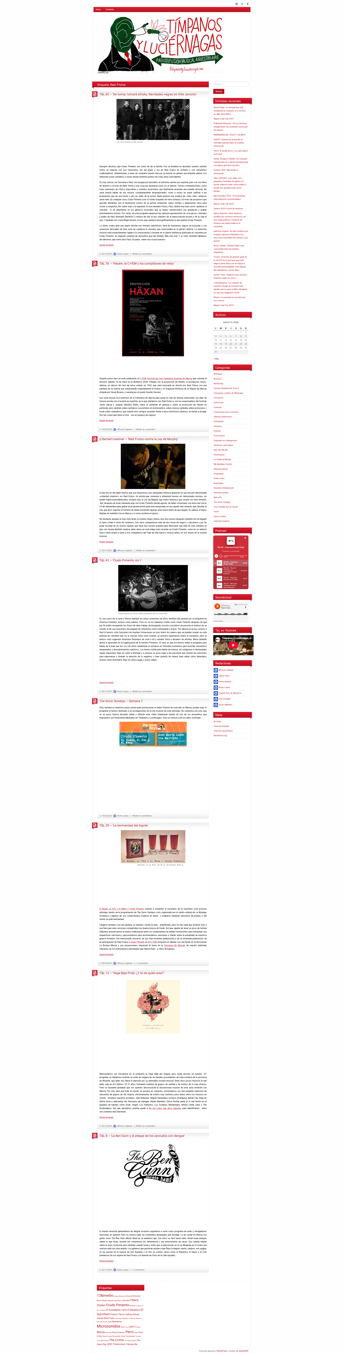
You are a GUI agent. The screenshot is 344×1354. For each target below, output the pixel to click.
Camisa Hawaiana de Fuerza (226, 388)
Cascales (126, 1300)
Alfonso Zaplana (124, 429)
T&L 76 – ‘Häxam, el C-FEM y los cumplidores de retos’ (136, 263)
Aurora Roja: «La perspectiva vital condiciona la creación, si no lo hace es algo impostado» (230, 110)
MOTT (133, 1326)
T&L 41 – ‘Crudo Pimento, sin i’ (120, 560)
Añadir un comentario (142, 254)
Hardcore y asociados (223, 445)
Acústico (218, 379)
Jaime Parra (224, 676)
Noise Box (108, 1332)
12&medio (105, 1295)
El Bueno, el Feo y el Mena (113, 909)
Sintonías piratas (221, 492)
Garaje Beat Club (105, 1318)
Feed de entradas (221, 726)
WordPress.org (220, 735)
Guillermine (118, 1318)
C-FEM (153, 942)
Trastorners (119, 1344)
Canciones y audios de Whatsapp (228, 393)
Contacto (110, 9)
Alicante (129, 1296)
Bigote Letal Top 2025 (224, 119)
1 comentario (142, 963)
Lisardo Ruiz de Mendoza (230, 693)
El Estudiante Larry (116, 1309)
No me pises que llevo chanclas (165, 1108)
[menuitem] (98, 9)
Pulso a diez (219, 478)
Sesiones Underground (224, 488)
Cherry (134, 1300)
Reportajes (218, 483)
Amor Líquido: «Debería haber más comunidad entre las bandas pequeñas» (229, 248)
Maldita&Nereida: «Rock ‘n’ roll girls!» (230, 134)
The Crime (116, 1340)
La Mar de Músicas (135, 1318)
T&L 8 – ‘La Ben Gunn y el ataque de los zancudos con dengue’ (142, 1136)
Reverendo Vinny (118, 1336)
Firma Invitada (225, 681)
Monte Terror (125, 1327)
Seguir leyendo (106, 245)
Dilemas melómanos (223, 417)
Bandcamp (218, 383)
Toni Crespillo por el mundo (226, 507)
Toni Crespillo (225, 699)
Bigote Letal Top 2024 (224, 204)
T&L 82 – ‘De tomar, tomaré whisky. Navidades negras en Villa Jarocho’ (148, 94)
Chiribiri (101, 1305)
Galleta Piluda (132, 1314)
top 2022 (107, 1344)
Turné (216, 511)
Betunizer (136, 1296)
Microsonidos (108, 1326)
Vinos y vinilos (220, 516)
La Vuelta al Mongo (222, 459)
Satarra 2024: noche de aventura (228, 208)
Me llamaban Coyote (223, 464)
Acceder (217, 721)
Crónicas (218, 407)
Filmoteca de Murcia (174, 945)
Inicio (98, 9)
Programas (219, 473)
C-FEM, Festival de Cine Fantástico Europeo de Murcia (166, 378)
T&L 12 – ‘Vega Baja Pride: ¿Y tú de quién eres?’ (131, 973)
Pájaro (136, 1332)
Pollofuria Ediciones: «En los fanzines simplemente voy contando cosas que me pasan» (231, 126)
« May (216, 359)
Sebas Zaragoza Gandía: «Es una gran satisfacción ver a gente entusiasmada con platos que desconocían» (231, 162)
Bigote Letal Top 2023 (224, 305)
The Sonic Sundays (222, 502)
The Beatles (130, 1336)
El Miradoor (133, 1309)
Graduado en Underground (225, 440)
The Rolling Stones (130, 1341)
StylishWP (244, 1351)
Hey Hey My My (221, 450)
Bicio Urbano (102, 1300)
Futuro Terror (117, 1314)
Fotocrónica (219, 435)
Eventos (217, 431)
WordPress (222, 1351)
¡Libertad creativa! (221, 521)
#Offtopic (218, 374)
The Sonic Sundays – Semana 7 (121, 701)
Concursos (218, 402)
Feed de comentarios (223, 731)
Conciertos (218, 398)
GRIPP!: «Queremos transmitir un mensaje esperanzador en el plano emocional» (229, 142)
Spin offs (218, 497)
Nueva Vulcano (118, 1332)
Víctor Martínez (225, 704)
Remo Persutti (107, 1336)
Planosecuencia (221, 469)
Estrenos (218, 426)
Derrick (132, 1306)
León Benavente (102, 1322)
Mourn (138, 1327)
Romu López (123, 254)
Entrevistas (219, 421)
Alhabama (121, 1296)
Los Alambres (115, 1321)
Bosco (120, 1300)
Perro (130, 1332)
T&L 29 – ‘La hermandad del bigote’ (123, 825)
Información (219, 455)
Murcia (101, 1332)
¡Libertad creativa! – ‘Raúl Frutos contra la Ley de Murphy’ (138, 439)
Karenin (125, 1318)
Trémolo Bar (131, 1344)
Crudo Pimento (137, 909)
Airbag (116, 1296)
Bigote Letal (112, 1300)
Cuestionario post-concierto (226, 412)
